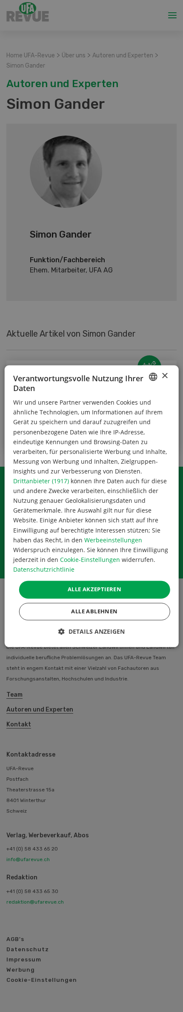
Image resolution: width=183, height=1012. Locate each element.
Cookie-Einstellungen (90, 560)
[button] (91, 631)
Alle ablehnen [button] (94, 611)
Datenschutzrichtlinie (43, 569)
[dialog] (92, 506)
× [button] (164, 376)
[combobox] (153, 376)
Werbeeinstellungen (113, 540)
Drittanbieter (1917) (41, 481)
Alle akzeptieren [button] (94, 589)
